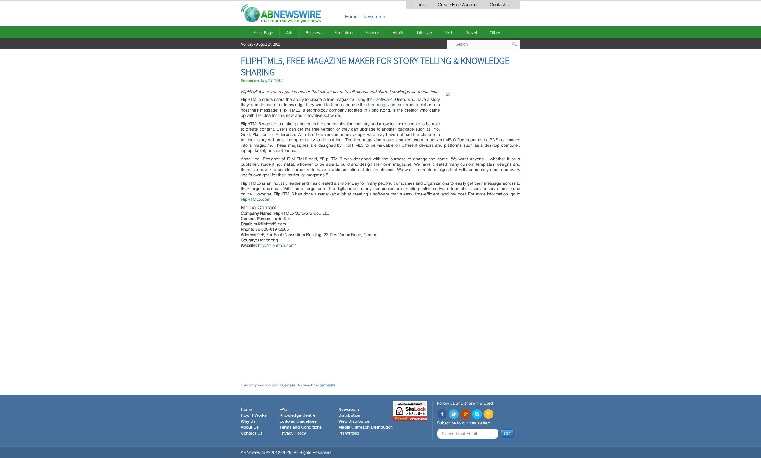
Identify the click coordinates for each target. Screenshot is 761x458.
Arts (289, 32)
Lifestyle (424, 32)
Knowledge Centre (297, 415)
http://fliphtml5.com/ (277, 245)
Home (351, 16)
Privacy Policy (292, 433)
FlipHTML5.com (256, 199)
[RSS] (488, 414)
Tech (449, 32)
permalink (327, 385)
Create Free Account (458, 5)
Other (495, 32)
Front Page (263, 32)
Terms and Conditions (300, 427)
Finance (372, 32)
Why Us (248, 421)
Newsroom (374, 16)
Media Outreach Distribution (365, 427)
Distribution (349, 415)
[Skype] (477, 414)
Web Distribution (354, 421)
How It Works (254, 415)
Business (314, 32)
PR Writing (348, 433)
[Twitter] (454, 414)
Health (398, 32)
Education (343, 32)
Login (420, 5)
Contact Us (500, 5)
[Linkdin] (465, 414)
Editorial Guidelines (298, 421)
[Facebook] (442, 414)
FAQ (283, 409)
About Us (250, 427)
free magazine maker (388, 104)
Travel (471, 32)
